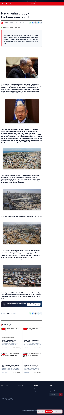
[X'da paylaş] (35, 23)
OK (60, 394)
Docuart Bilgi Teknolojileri (28, 410)
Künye (35, 388)
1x (53, 411)
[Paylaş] (57, 411)
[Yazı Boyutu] (43, 411)
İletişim (35, 391)
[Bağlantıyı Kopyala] (41, 23)
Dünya (7, 8)
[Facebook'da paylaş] (33, 23)
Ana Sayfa (32, 3)
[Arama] (61, 4)
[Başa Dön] (60, 411)
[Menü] (3, 4)
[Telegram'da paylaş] (38, 23)
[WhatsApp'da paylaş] (30, 23)
